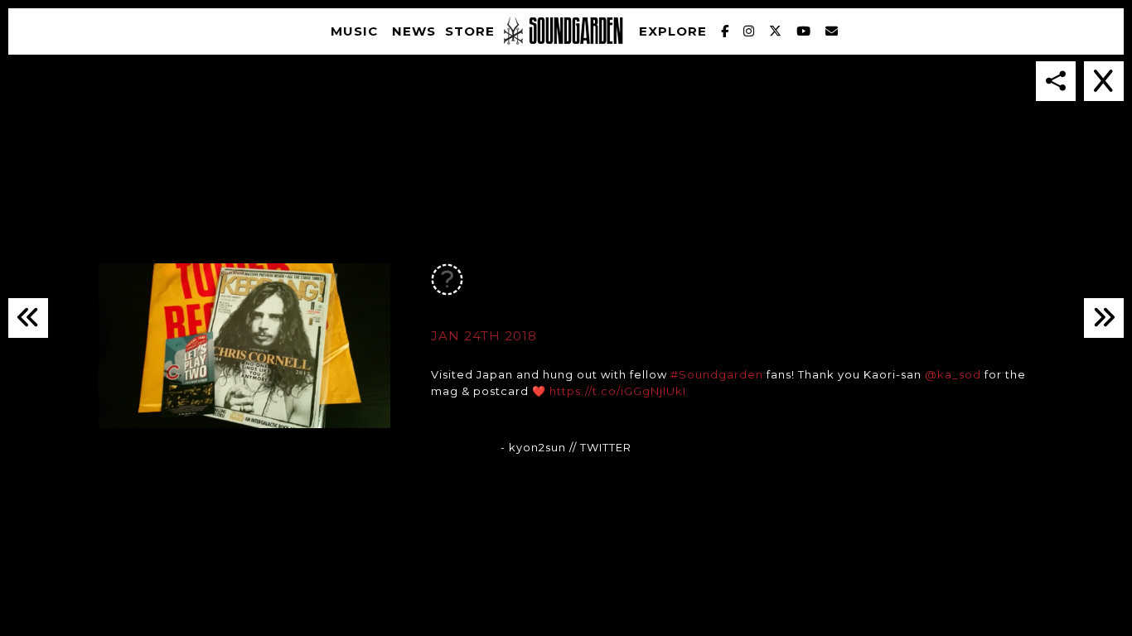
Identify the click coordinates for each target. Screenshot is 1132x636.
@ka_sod (953, 374)
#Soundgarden (716, 374)
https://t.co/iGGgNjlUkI (617, 391)
